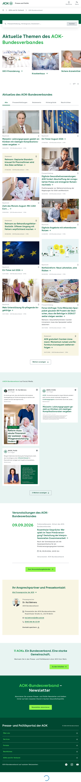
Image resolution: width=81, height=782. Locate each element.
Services (6, 739)
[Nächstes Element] (78, 84)
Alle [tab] (6, 102)
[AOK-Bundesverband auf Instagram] (72, 764)
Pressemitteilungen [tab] (19, 102)
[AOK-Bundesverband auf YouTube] (77, 764)
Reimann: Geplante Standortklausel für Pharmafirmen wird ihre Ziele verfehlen (19, 162)
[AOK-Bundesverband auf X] (66, 764)
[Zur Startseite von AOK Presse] (3, 10)
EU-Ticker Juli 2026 (11, 270)
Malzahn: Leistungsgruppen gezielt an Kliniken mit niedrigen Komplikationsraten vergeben (20, 142)
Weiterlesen (7, 401)
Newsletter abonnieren (40, 707)
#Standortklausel (23, 458)
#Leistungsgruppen (48, 399)
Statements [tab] (36, 102)
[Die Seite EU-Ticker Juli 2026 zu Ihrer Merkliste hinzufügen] (38, 267)
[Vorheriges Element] (70, 84)
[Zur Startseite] (7, 3)
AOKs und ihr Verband (16, 10)
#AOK (44, 395)
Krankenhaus (38, 74)
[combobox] (40, 23)
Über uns (6, 733)
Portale (6, 745)
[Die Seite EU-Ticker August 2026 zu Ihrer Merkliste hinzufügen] (78, 136)
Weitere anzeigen (39, 362)
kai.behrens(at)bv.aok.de (34, 618)
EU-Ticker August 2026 (52, 139)
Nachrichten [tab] (66, 102)
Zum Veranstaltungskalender (39, 569)
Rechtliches (7, 751)
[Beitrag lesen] (21, 424)
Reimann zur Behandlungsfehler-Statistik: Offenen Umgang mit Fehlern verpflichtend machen (20, 226)
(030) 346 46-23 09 (32, 622)
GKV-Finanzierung (11, 71)
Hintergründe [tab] (51, 102)
